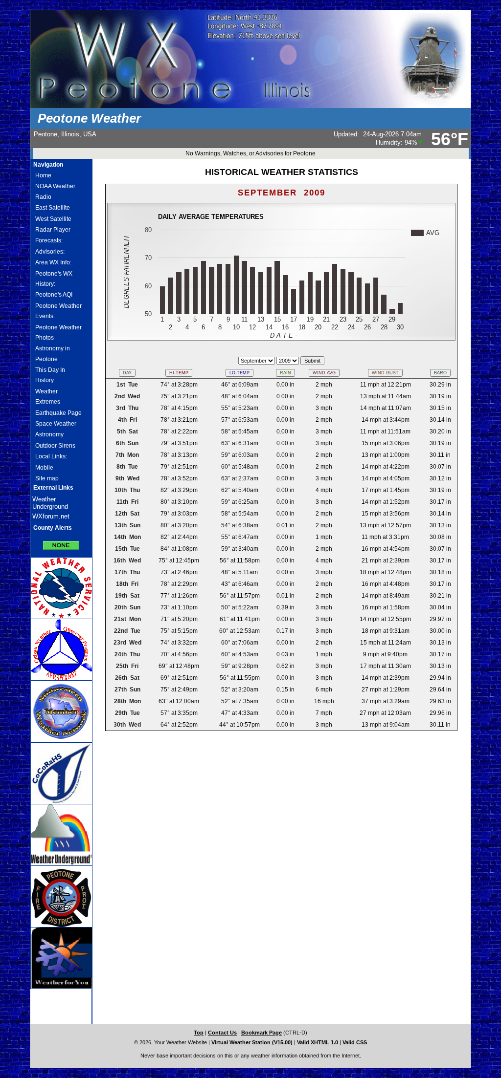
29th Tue (127, 713)
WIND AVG (324, 372)
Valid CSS (354, 1042)
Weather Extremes (47, 396)
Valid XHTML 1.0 (317, 1042)
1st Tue (127, 384)
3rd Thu (127, 408)
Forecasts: (49, 240)
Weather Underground (50, 503)
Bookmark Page (261, 1032)
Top (199, 1032)
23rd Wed (127, 642)
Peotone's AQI (53, 294)
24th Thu (127, 654)
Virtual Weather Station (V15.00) (252, 1042)
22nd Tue (127, 630)
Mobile (44, 467)
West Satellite (53, 219)
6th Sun (127, 443)
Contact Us (222, 1032)
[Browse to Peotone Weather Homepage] (250, 106)
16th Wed (127, 560)
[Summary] (61, 542)
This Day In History (50, 375)
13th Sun (127, 525)
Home (43, 175)
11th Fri (127, 501)
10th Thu (127, 490)
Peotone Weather (89, 118)
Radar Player (52, 229)
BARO (440, 372)
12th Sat (127, 513)
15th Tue (127, 548)
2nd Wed (127, 396)
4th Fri (127, 419)
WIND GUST (385, 372)
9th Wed (127, 478)
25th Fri (127, 666)
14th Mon (127, 537)
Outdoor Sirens (55, 445)
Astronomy (49, 434)
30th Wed (127, 724)
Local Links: (51, 456)
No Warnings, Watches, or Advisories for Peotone (250, 153)
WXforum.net (50, 516)
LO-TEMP (239, 372)
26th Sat (127, 677)
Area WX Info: (53, 262)
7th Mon (127, 455)
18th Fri (127, 584)
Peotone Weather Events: (58, 311)
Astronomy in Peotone (52, 353)
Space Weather (55, 423)
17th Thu (127, 572)
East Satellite (52, 207)
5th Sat (127, 431)
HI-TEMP (178, 372)
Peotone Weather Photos (58, 332)
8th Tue (127, 466)
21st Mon (127, 619)
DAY (127, 372)
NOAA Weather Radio (55, 191)
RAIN (285, 372)
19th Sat (127, 595)
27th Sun (127, 689)
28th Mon (127, 701)
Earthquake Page (58, 413)
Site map (47, 478)
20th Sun (127, 607)
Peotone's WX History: (53, 278)
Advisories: (50, 251)
